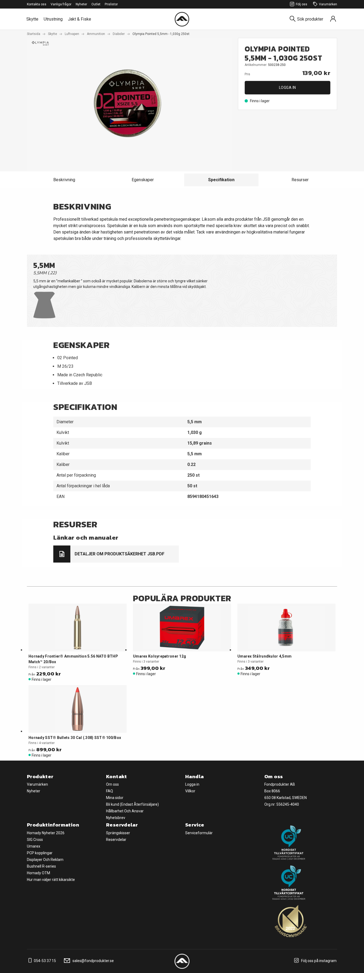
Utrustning (53, 19)
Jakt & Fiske (79, 19)
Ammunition (96, 34)
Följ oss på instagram (318, 961)
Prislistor (111, 4)
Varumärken (328, 4)
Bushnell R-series (41, 866)
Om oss (112, 784)
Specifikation (221, 179)
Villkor (190, 791)
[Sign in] (333, 19)
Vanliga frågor (61, 4)
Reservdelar (116, 839)
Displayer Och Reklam (45, 859)
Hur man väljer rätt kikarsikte (51, 879)
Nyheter (81, 4)
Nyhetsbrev (115, 818)
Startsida (33, 34)
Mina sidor (114, 798)
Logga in (287, 87)
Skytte (32, 19)
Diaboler (119, 34)
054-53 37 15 (44, 961)
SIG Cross (35, 839)
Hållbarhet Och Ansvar (125, 811)
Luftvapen (72, 34)
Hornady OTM (38, 873)
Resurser (300, 179)
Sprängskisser (118, 833)
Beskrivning (64, 179)
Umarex (33, 846)
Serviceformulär (199, 833)
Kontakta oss (36, 4)
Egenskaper (143, 179)
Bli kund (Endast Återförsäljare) (132, 804)
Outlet (95, 4)
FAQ (109, 791)
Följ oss (301, 4)
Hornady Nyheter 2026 (45, 833)
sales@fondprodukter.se (93, 961)
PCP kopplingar (39, 853)
